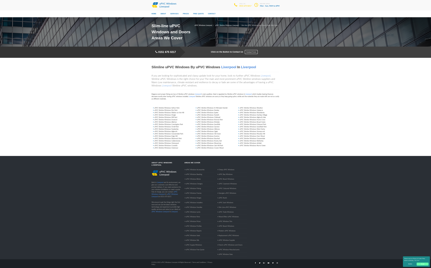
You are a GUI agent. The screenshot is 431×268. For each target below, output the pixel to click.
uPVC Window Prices (193, 221)
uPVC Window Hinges (193, 198)
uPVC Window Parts (193, 217)
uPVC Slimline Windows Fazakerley (166, 129)
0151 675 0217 (245, 6)
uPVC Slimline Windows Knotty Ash (209, 141)
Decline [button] (410, 264)
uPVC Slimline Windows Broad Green (252, 122)
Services (174, 14)
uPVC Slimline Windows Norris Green (253, 145)
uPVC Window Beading (194, 174)
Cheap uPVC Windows (226, 170)
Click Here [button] (416, 260)
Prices (186, 14)
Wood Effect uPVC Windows (229, 217)
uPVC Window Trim (225, 221)
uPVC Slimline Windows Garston (208, 127)
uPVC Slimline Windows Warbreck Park (168, 138)
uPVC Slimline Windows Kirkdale (208, 122)
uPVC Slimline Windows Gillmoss (208, 129)
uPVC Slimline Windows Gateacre (251, 110)
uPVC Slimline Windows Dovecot (165, 120)
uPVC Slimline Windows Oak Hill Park (210, 145)
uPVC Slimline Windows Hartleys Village (253, 115)
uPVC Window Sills (192, 240)
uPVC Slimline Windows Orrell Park (166, 127)
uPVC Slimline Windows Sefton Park (166, 108)
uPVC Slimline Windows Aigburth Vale (253, 117)
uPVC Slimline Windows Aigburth (165, 131)
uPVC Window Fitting (193, 188)
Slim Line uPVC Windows (227, 207)
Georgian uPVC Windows (227, 193)
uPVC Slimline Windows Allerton (165, 122)
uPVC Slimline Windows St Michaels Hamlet (212, 108)
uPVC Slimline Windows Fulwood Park (253, 124)
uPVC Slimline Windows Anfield (251, 143)
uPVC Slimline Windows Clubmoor (166, 148)
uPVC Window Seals (193, 235)
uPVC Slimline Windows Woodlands (252, 112)
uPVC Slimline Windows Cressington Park (168, 124)
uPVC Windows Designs (194, 184)
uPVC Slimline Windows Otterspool (166, 143)
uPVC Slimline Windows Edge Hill (165, 136)
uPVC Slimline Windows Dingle (165, 115)
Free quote (198, 14)
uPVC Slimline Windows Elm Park (165, 110)
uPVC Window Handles (194, 207)
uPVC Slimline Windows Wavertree (209, 143)
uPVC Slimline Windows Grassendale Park (168, 134)
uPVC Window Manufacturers (229, 250)
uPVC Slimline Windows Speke (207, 112)
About (163, 14)
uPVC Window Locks (193, 212)
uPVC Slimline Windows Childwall (208, 117)
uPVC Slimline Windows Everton (208, 136)
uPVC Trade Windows (226, 212)
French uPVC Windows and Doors (230, 245)
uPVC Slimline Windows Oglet (207, 131)
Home (154, 14)
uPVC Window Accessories (195, 170)
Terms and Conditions (199, 262)
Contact (212, 14)
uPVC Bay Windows (226, 174)
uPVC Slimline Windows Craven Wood (210, 148)
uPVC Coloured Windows (227, 188)
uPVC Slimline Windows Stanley (208, 110)
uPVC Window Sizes (226, 254)
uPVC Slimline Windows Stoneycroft (252, 131)
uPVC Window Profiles (194, 226)
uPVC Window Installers (194, 202)
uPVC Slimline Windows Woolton (251, 108)
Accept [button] (422, 264)
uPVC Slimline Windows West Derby (252, 129)
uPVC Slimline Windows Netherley (251, 141)
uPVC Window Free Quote (195, 250)
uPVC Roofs (223, 198)
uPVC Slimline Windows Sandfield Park (253, 127)
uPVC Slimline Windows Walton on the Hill (169, 112)
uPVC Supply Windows (194, 245)
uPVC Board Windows (226, 179)
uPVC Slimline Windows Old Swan (209, 134)
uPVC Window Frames (193, 193)
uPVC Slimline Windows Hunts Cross (252, 120)
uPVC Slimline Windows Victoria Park (210, 120)
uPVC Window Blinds (193, 179)
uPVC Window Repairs (194, 231)
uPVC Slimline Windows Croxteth (165, 145)
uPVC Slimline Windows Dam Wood (252, 136)
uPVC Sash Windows (226, 202)
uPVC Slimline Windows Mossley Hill (252, 134)
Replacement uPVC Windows (229, 235)
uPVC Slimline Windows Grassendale (252, 138)
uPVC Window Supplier (227, 240)
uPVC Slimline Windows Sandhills (208, 124)
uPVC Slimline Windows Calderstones (167, 141)
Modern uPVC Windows (227, 231)
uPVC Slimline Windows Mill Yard (165, 117)
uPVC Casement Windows (228, 184)
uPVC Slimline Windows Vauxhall (208, 138)
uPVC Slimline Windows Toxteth (208, 115)
